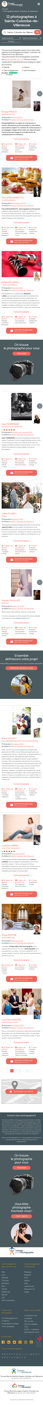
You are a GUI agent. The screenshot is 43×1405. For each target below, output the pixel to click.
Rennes (4, 1295)
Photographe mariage (10, 1323)
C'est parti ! (21, 1216)
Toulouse (5, 1280)
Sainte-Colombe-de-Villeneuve (22, 120)
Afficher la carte (23, 1091)
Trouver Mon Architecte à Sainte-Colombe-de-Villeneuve (21, 1376)
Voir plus (11, 41)
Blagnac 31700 (17, 519)
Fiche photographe (21, 139)
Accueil (5, 9)
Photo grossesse (8, 1326)
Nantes (4, 1289)
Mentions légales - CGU (31, 1325)
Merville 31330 (17, 288)
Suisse (26, 1292)
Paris (3, 1272)
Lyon (3, 1275)
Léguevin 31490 (18, 1025)
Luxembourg (29, 1286)
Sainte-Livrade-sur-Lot (13, 59)
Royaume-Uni (29, 1289)
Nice (3, 1286)
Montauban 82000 (19, 203)
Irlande (26, 1280)
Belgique (27, 1272)
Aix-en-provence (8, 1300)
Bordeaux (5, 1283)
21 (27, 1071)
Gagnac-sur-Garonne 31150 (22, 432)
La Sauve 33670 (18, 744)
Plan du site (28, 1321)
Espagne (27, 1275)
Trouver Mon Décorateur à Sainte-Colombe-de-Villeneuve (21, 1392)
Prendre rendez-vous (21, 668)
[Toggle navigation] (38, 4)
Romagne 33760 (18, 854)
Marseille (5, 1277)
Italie (26, 1283)
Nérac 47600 (17, 117)
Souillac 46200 (17, 941)
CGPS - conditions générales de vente (31, 1330)
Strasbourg (6, 1292)
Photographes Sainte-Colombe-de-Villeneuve (21, 11)
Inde (26, 1277)
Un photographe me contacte (10, 1319)
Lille (3, 1297)
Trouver (21, 353)
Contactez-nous (30, 1315)
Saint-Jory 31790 (18, 606)
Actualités (28, 1318)
